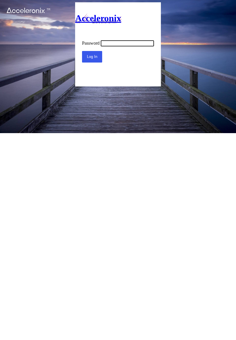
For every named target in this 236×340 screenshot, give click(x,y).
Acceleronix (98, 18)
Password (91, 43)
